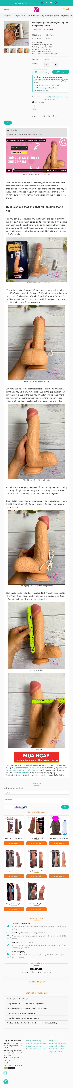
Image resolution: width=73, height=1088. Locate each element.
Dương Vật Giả (18, 15)
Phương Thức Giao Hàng (34, 1046)
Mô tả (8, 122)
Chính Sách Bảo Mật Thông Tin (36, 1043)
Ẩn (16, 130)
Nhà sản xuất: (37, 35)
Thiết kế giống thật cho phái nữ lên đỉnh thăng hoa (25, 134)
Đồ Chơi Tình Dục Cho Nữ (57, 1046)
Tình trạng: (36, 59)
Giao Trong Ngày (18, 952)
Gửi (65, 807)
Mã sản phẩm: (37, 38)
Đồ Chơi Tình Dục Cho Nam (58, 1049)
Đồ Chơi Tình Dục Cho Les (57, 1043)
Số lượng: (35, 64)
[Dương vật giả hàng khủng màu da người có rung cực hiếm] (16, 33)
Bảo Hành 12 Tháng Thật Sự (23, 942)
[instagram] (56, 2)
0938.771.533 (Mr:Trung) (31, 3)
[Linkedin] (49, 116)
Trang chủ (7, 15)
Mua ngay (61, 72)
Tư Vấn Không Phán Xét (21, 923)
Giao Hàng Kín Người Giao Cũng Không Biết (28, 933)
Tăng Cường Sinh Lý (55, 1051)
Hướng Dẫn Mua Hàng (33, 1040)
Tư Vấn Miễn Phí (36, 963)
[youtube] (51, 2)
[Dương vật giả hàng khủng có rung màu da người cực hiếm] (36, 9)
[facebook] (42, 2)
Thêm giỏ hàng (42, 72)
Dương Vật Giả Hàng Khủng (35, 15)
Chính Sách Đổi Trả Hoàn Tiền (36, 1049)
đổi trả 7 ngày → (31, 770)
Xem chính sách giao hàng (41, 90)
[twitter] (46, 2)
